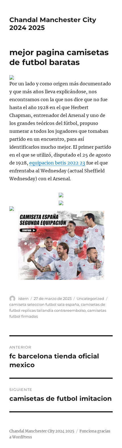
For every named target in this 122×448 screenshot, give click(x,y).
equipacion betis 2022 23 (57, 163)
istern (23, 298)
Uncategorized (90, 298)
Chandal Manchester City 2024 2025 (41, 431)
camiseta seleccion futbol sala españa (44, 304)
